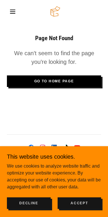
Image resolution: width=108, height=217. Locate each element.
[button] (12, 11)
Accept (79, 203)
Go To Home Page (54, 81)
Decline (28, 203)
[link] (55, 11)
